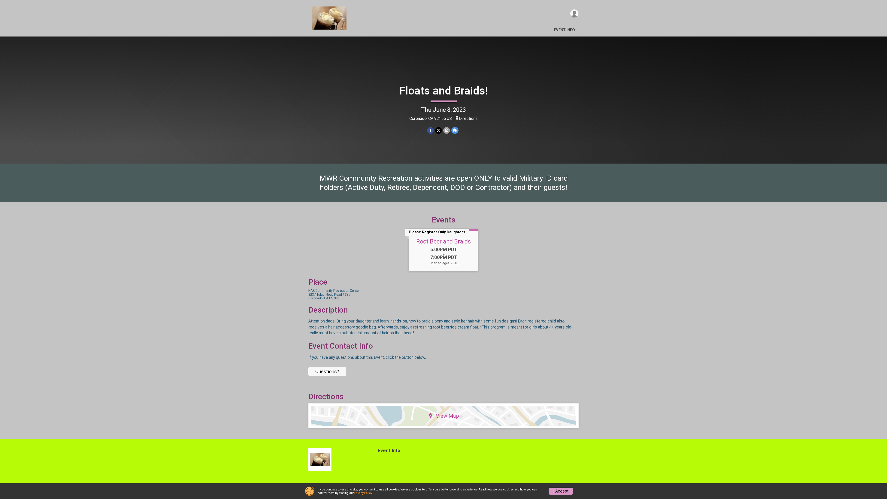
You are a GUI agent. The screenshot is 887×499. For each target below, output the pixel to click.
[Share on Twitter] (438, 130)
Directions (468, 118)
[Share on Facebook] (430, 130)
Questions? (327, 371)
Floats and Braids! (443, 90)
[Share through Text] (455, 130)
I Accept (560, 491)
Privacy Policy (363, 493)
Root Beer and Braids (443, 241)
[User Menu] (574, 13)
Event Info (564, 30)
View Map (447, 416)
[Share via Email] (446, 130)
